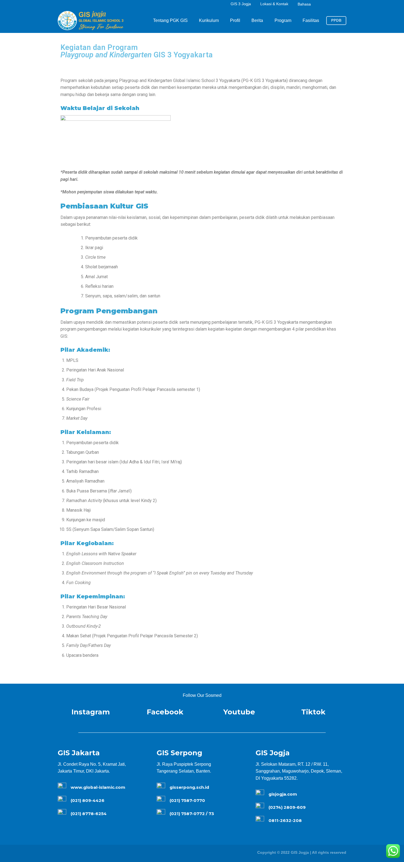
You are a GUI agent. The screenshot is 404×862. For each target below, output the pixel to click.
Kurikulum (209, 20)
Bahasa (304, 4)
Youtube (239, 712)
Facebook (165, 712)
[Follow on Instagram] (331, 4)
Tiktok (313, 712)
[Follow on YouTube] (343, 4)
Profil (235, 20)
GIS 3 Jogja (241, 4)
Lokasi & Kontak (274, 4)
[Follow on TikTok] (337, 4)
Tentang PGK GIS (170, 20)
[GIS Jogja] (91, 20)
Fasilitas (311, 20)
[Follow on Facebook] (326, 4)
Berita (257, 20)
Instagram (90, 712)
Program (283, 20)
